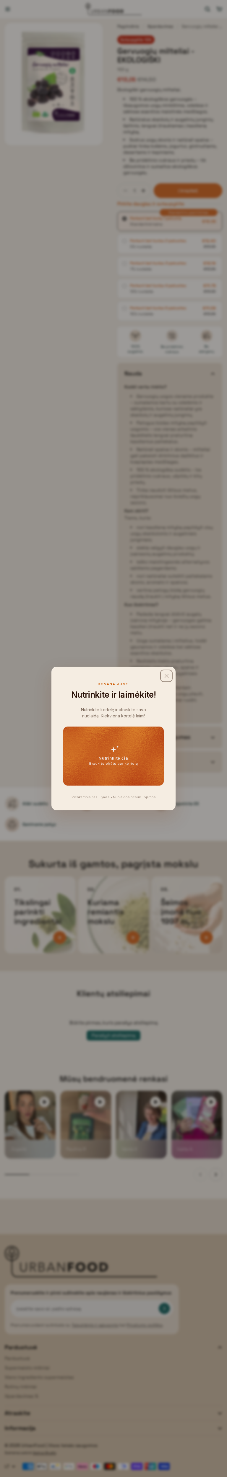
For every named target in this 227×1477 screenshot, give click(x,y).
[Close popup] (166, 676)
